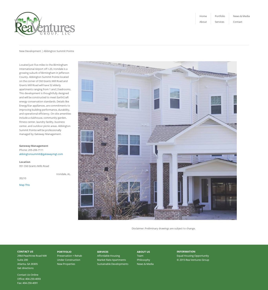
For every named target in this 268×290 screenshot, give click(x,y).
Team (140, 255)
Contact (237, 22)
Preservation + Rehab (69, 255)
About (203, 22)
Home (203, 16)
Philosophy (143, 260)
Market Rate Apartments (111, 260)
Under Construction (68, 260)
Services (219, 22)
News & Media (241, 16)
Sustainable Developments (112, 264)
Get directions (25, 268)
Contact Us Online (27, 274)
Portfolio (220, 16)
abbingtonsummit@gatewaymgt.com (41, 154)
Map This (24, 185)
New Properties (66, 264)
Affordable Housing (108, 255)
